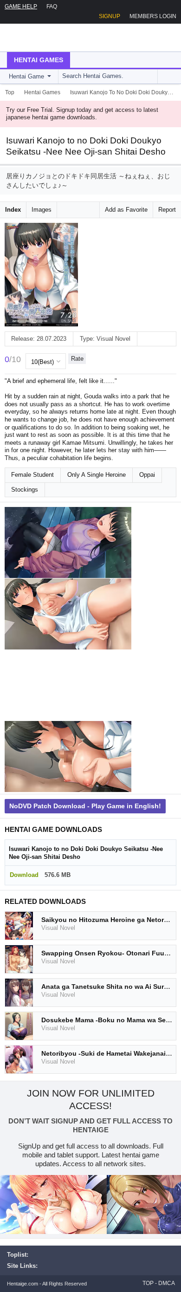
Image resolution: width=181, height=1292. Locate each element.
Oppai (147, 474)
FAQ (51, 6)
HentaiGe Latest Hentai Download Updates (54, 38)
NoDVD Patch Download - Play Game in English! (85, 806)
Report (167, 209)
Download (24, 874)
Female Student (32, 474)
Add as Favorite (126, 209)
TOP (148, 1283)
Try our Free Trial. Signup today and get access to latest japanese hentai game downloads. (82, 113)
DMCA (166, 1283)
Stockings (24, 489)
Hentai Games (38, 60)
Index (13, 209)
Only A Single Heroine (96, 474)
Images (42, 209)
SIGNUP (109, 16)
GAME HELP (21, 6)
